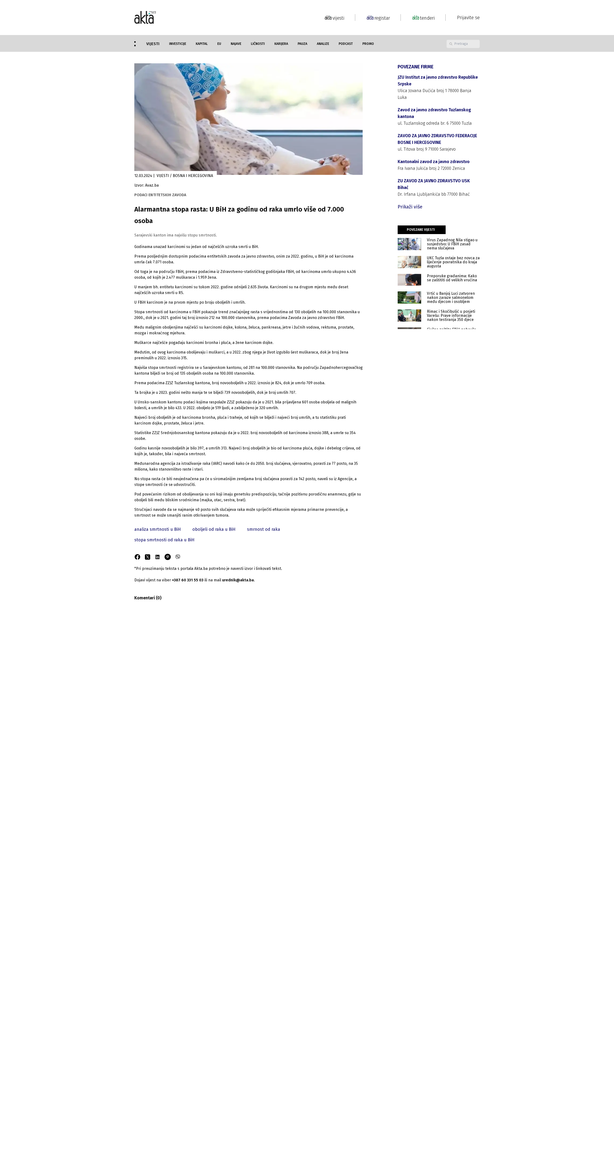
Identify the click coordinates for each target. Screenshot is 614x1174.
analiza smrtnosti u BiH (157, 529)
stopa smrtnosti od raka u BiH (164, 540)
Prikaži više (410, 207)
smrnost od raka (263, 529)
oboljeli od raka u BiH (214, 529)
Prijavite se (468, 17)
